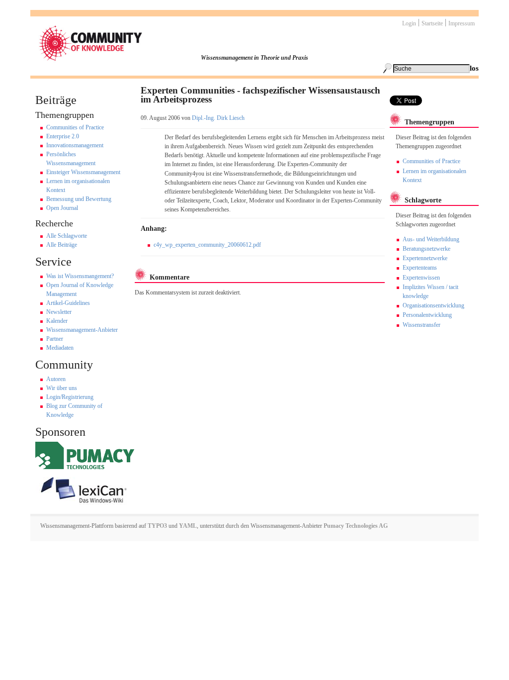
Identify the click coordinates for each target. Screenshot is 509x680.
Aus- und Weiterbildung (431, 239)
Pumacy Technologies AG (356, 525)
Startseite (432, 23)
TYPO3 (156, 525)
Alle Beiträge (61, 244)
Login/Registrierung (69, 396)
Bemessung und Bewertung (78, 198)
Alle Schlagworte (66, 235)
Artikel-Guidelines (68, 302)
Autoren (56, 379)
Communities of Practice (75, 127)
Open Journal (62, 207)
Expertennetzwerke (425, 258)
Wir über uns (61, 388)
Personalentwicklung (427, 314)
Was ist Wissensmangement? (80, 276)
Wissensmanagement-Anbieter (82, 329)
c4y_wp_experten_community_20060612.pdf (207, 244)
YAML (188, 525)
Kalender (57, 320)
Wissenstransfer (421, 324)
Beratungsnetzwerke (426, 248)
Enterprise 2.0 (62, 136)
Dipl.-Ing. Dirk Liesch (218, 117)
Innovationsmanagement (74, 145)
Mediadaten (60, 347)
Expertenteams (420, 267)
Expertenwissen (421, 277)
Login (409, 23)
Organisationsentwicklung (433, 305)
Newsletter (59, 311)
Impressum (461, 23)
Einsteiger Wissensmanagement (83, 172)
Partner (54, 338)
